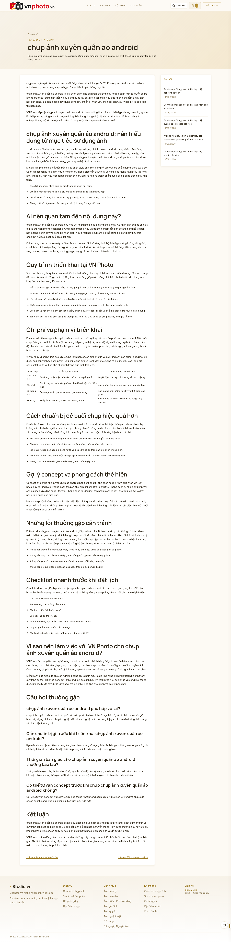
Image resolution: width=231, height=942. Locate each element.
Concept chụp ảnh (74, 891)
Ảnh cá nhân (111, 896)
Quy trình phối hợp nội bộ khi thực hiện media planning (183, 153)
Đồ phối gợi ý (70, 901)
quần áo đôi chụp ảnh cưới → (133, 857)
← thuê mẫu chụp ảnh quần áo (42, 857)
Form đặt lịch (151, 911)
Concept (89, 5)
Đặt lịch (212, 5)
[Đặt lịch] (224, 924)
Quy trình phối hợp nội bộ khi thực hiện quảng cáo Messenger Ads (183, 122)
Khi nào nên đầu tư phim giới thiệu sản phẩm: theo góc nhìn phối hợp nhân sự (183, 138)
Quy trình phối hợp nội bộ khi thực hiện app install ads (186, 107)
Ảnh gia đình (111, 906)
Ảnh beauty (110, 891)
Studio (105, 5)
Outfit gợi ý (150, 901)
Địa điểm (136, 5)
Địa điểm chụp (71, 906)
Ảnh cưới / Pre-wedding (117, 901)
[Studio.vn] (32, 5)
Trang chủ (33, 34)
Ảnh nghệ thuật (112, 916)
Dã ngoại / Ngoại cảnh (116, 926)
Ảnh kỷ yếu (110, 911)
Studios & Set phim (74, 896)
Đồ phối (120, 5)
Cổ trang (109, 921)
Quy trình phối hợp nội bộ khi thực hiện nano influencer (183, 91)
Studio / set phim (154, 896)
